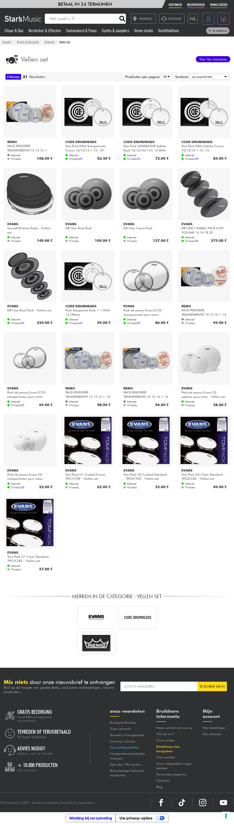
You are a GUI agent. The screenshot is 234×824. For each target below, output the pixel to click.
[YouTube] (223, 803)
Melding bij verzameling (90, 818)
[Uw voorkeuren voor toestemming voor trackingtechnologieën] (226, 816)
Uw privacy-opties (136, 818)
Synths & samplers (116, 30)
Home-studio (144, 30)
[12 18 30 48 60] (166, 77)
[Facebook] (161, 803)
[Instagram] (202, 803)
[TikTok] (182, 803)
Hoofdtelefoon (168, 30)
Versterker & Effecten (45, 30)
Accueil (7, 42)
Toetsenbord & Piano (82, 30)
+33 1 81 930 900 (41, 753)
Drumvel (49, 42)
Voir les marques (213, 59)
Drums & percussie (28, 42)
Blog (159, 787)
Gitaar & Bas (14, 30)
